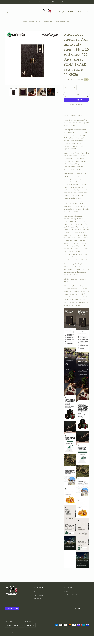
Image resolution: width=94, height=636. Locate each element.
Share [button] (67, 110)
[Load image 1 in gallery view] (13, 92)
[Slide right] (58, 92)
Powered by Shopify (33, 632)
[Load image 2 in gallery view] (23, 92)
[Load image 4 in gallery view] (41, 92)
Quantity (66, 83)
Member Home (39, 598)
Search (36, 592)
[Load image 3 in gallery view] (32, 92)
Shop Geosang (38, 595)
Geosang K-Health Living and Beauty (18, 632)
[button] (7, 12)
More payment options (76, 104)
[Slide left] (7, 92)
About (36, 602)
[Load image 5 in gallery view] (51, 92)
